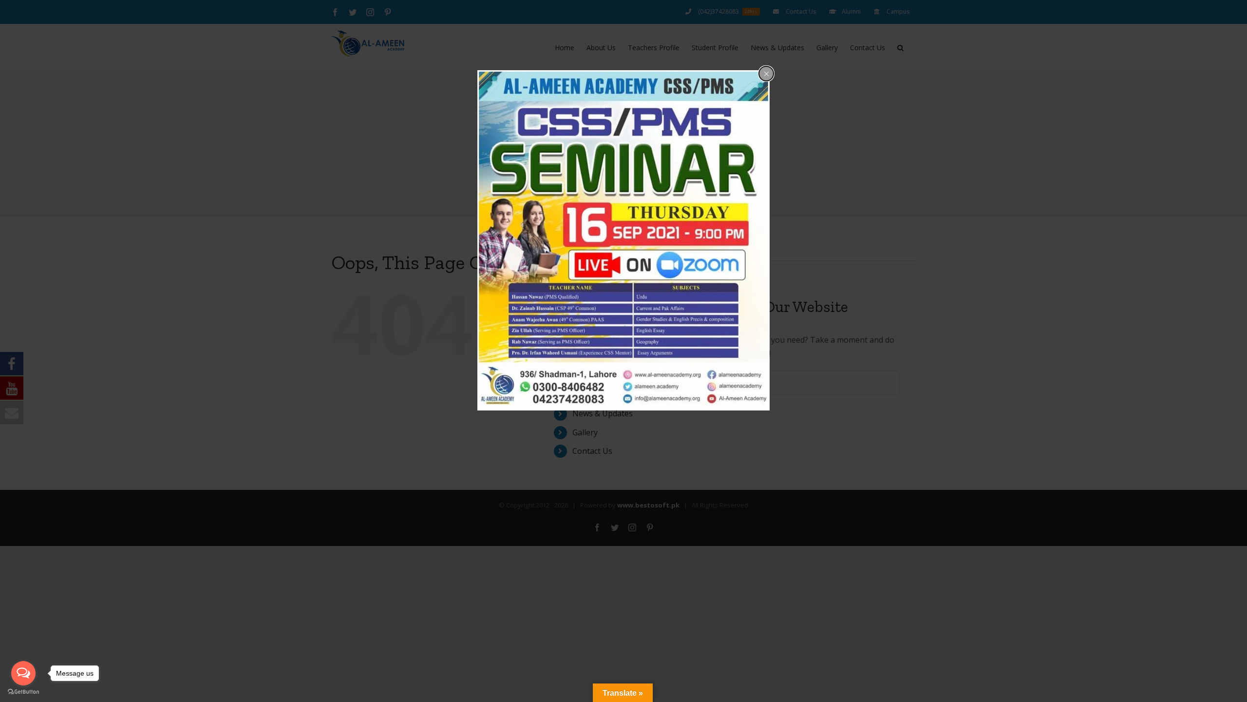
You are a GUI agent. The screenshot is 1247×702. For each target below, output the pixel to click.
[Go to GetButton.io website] (23, 692)
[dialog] (623, 240)
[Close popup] (766, 73)
